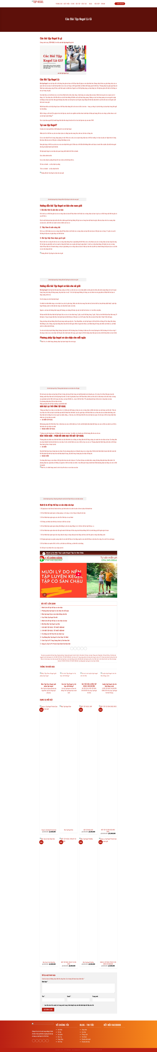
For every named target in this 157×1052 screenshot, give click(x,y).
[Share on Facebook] (71, 648)
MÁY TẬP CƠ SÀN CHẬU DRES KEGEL (108, 830)
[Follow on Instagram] (37, 1040)
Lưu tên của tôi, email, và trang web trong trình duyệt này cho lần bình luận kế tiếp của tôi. (69, 1005)
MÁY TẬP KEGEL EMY (88, 830)
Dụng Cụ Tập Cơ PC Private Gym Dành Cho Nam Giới (56, 644)
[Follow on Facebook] (33, 1040)
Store (73, 4)
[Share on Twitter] (75, 648)
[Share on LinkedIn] (85, 648)
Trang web (95, 996)
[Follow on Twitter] (43, 1040)
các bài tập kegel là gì (65, 42)
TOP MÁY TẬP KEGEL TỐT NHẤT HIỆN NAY (53, 630)
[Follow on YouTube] (47, 1040)
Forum (103, 4)
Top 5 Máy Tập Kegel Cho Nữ (49, 617)
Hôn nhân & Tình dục (84, 655)
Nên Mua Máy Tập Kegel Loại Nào (51, 624)
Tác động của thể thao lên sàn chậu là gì (53, 634)
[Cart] (112, 3)
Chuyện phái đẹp (60, 655)
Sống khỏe (100, 655)
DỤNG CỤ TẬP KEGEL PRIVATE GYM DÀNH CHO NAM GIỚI (108, 963)
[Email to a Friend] (78, 648)
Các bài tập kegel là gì (53, 280)
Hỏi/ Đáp (97, 4)
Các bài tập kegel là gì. (53, 199)
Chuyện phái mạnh (68, 655)
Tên (43, 996)
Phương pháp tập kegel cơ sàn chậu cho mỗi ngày (55, 611)
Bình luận (45, 982)
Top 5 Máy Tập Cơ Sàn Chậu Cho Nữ (99, 659)
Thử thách (112, 655)
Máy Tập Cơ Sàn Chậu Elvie (49, 962)
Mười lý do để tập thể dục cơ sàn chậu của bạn (54, 620)
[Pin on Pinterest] (81, 648)
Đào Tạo (84, 4)
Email (69, 996)
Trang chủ (59, 4)
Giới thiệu (67, 4)
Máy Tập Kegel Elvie (68, 830)
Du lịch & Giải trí (76, 655)
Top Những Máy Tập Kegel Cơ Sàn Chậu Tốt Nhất (55, 637)
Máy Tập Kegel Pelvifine (88, 962)
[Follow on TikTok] (40, 1040)
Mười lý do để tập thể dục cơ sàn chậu (52, 607)
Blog (90, 4)
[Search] (107, 4)
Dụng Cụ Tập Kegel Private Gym (49, 830)
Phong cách (95, 655)
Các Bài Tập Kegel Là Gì (48, 657)
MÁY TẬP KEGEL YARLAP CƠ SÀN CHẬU (68, 963)
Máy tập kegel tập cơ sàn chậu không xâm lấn (54, 614)
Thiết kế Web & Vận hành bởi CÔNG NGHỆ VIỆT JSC (91, 1050)
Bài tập (78, 4)
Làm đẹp (90, 655)
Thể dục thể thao (106, 655)
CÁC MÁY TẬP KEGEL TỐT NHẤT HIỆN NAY (53, 627)
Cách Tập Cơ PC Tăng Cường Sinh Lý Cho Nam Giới (55, 640)
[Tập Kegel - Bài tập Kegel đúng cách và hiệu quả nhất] (42, 3)
